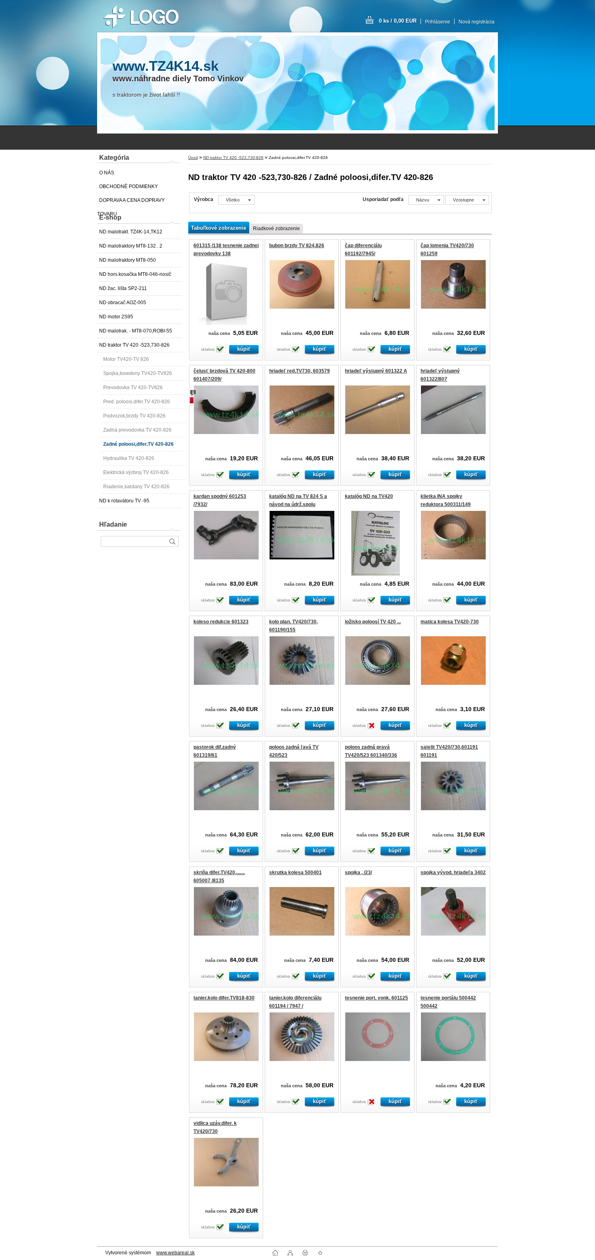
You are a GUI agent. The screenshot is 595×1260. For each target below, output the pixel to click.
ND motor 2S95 (116, 317)
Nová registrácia (477, 22)
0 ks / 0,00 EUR (397, 21)
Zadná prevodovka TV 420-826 (137, 430)
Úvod (193, 157)
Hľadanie (113, 524)
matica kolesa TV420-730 (450, 622)
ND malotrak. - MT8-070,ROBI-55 (135, 331)
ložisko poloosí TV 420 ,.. (373, 622)
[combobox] (426, 200)
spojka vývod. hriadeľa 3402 (453, 872)
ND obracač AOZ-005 (122, 302)
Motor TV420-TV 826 (126, 359)
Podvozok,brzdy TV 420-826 (134, 416)
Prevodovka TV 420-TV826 (133, 387)
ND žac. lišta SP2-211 (123, 288)
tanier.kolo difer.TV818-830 (224, 998)
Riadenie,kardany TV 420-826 (136, 486)
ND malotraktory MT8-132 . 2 (130, 246)
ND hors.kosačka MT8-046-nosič (135, 274)
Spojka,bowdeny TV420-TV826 (137, 373)
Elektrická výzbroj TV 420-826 (136, 472)
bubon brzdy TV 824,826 (296, 245)
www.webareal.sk (175, 1253)
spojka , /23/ (358, 872)
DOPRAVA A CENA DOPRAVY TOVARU (131, 202)
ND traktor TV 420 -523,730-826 (134, 345)
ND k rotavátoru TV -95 (124, 501)
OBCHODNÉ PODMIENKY (128, 186)
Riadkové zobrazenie (276, 228)
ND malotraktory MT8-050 (127, 260)
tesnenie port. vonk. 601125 (376, 998)
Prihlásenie (437, 22)
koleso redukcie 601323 (221, 622)
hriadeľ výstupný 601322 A (376, 371)
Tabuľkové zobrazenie (218, 228)
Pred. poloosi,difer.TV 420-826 (136, 401)
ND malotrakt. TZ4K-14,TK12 (130, 232)
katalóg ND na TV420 (369, 496)
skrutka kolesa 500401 (295, 872)
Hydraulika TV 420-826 (128, 458)
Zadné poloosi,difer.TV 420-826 (138, 444)
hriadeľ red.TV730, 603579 (299, 371)
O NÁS (106, 173)
